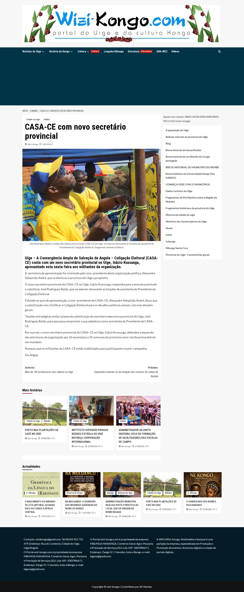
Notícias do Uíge (31, 51)
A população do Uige (177, 130)
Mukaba (47, 421)
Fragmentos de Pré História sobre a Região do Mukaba (191, 199)
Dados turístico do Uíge (179, 191)
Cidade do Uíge (33, 119)
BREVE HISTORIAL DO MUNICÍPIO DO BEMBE (192, 167)
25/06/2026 (207, 509)
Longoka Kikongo (114, 51)
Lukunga (170, 241)
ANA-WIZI (162, 51)
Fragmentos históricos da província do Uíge (190, 208)
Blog (168, 143)
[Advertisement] (122, 80)
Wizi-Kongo (33, 144)
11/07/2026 (86, 513)
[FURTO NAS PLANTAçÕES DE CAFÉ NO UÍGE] (44, 410)
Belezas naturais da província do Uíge (187, 136)
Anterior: (49, 370)
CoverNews (127, 586)
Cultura (88, 51)
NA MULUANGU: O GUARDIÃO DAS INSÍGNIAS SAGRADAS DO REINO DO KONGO (81, 505)
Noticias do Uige (125, 493)
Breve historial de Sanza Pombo (183, 150)
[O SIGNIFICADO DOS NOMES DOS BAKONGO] (203, 484)
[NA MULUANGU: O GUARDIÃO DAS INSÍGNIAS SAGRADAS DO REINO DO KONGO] (82, 484)
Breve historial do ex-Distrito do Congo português (188, 158)
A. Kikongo (31, 493)
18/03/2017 (47, 144)
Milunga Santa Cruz (177, 248)
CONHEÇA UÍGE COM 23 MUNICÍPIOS (188, 184)
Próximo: (126, 372)
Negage (110, 493)
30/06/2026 (45, 438)
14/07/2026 (45, 516)
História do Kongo (59, 51)
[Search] (219, 51)
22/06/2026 (92, 446)
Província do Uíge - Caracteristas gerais (188, 254)
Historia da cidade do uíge (180, 214)
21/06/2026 (139, 446)
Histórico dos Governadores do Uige (186, 221)
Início (169, 234)
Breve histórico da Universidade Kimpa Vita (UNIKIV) (190, 175)
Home (169, 228)
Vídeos (175, 51)
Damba (47, 119)
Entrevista (140, 51)
